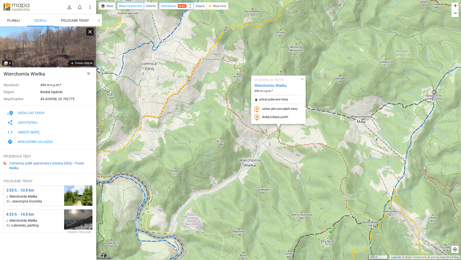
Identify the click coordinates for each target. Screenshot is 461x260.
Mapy (110, 6)
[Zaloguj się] (69, 7)
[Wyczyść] (90, 32)
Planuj (13, 20)
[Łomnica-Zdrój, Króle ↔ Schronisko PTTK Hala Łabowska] (78, 219)
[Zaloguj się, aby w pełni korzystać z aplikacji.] (88, 73)
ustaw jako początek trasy (279, 108)
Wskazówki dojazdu (35, 142)
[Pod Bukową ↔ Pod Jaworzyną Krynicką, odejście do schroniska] (78, 195)
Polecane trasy (75, 20)
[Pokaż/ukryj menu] (90, 7)
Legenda (396, 257)
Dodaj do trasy (31, 113)
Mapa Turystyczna (416, 257)
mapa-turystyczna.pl (16, 7)
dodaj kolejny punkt (275, 117)
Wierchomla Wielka (270, 85)
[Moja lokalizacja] (455, 249)
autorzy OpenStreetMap (445, 257)
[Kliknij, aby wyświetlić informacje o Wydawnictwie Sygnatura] (104, 256)
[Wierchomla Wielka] (48, 46)
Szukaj (40, 20)
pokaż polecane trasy (273, 99)
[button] (162, 41)
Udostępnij (28, 122)
